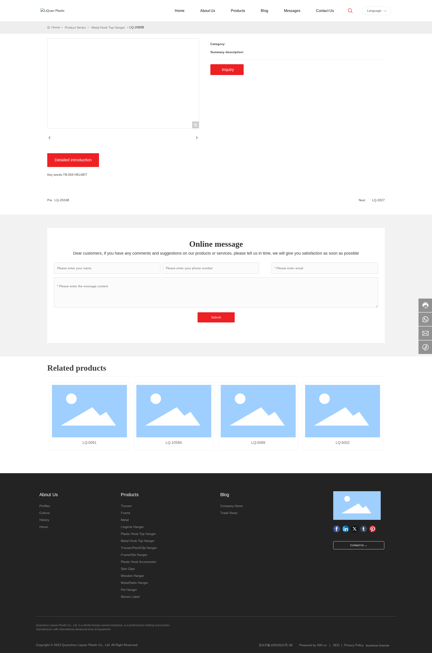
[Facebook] (336, 528)
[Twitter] (354, 528)
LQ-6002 (343, 443)
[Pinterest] (372, 528)
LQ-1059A (174, 443)
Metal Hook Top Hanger (108, 27)
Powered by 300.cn (313, 645)
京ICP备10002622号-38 (275, 645)
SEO (336, 645)
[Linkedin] (345, 528)
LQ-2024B (61, 200)
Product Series (75, 27)
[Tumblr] (363, 528)
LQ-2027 (378, 200)
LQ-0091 (90, 443)
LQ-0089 (258, 443)
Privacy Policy (354, 645)
